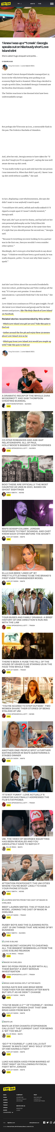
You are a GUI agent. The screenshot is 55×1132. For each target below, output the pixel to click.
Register (19, 1108)
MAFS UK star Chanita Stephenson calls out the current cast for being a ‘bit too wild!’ (27, 1028)
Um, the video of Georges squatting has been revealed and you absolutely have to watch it (25, 841)
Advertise (19, 1097)
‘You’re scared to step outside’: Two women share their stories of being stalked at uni (26, 708)
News (21, 493)
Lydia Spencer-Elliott (16, 448)
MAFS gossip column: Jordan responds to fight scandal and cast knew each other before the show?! (26, 531)
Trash (32, 625)
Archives (19, 1101)
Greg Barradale (13, 66)
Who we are (38, 1097)
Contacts (37, 1099)
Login (18, 1110)
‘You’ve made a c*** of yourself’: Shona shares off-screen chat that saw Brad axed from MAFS (27, 1007)
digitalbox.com (11, 1122)
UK (8, 406)
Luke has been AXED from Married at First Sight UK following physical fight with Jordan (26, 1064)
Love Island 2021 (28, 66)
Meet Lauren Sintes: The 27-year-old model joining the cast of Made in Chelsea (26, 909)
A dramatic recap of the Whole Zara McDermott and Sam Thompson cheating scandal (26, 398)
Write (32, 3)
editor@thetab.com (34, 1122)
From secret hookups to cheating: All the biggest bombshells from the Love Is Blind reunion (27, 948)
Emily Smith (11, 493)
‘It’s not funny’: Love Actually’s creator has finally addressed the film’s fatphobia (25, 797)
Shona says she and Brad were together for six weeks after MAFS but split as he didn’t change (25, 990)
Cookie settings (39, 1101)
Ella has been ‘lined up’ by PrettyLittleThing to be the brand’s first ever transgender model (26, 575)
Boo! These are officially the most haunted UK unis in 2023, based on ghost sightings (25, 487)
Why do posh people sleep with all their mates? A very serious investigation (25, 969)
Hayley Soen (12, 537)
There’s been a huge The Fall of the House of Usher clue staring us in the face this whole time (27, 664)
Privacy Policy (21, 1099)
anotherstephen (14, 404)
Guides (28, 404)
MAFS (22, 537)
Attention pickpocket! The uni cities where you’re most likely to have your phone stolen (26, 886)
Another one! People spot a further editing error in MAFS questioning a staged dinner (26, 753)
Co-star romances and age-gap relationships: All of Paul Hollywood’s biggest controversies (26, 443)
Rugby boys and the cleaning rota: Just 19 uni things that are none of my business (27, 927)
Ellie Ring (11, 847)
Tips (39, 3)
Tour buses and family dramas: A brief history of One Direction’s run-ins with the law (27, 620)
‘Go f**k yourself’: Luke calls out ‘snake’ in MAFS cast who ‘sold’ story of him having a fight (26, 1046)
